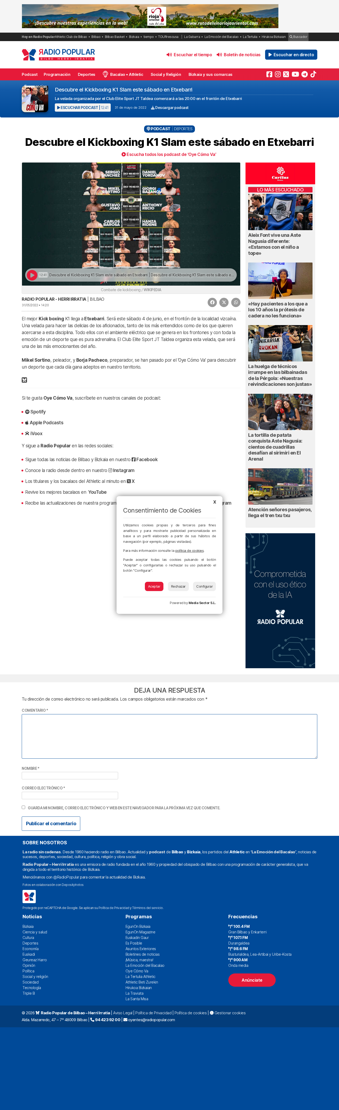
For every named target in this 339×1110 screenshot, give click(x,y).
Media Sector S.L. (202, 603)
